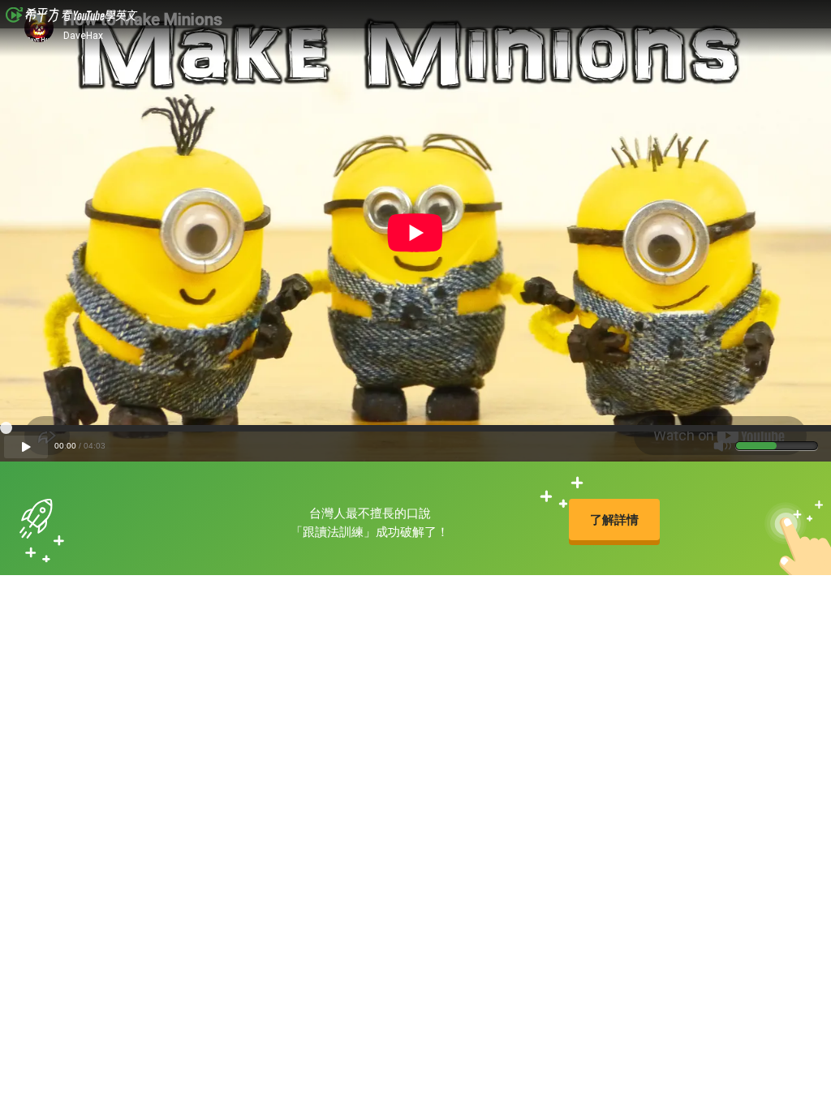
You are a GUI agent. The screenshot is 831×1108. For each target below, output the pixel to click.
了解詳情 (614, 519)
